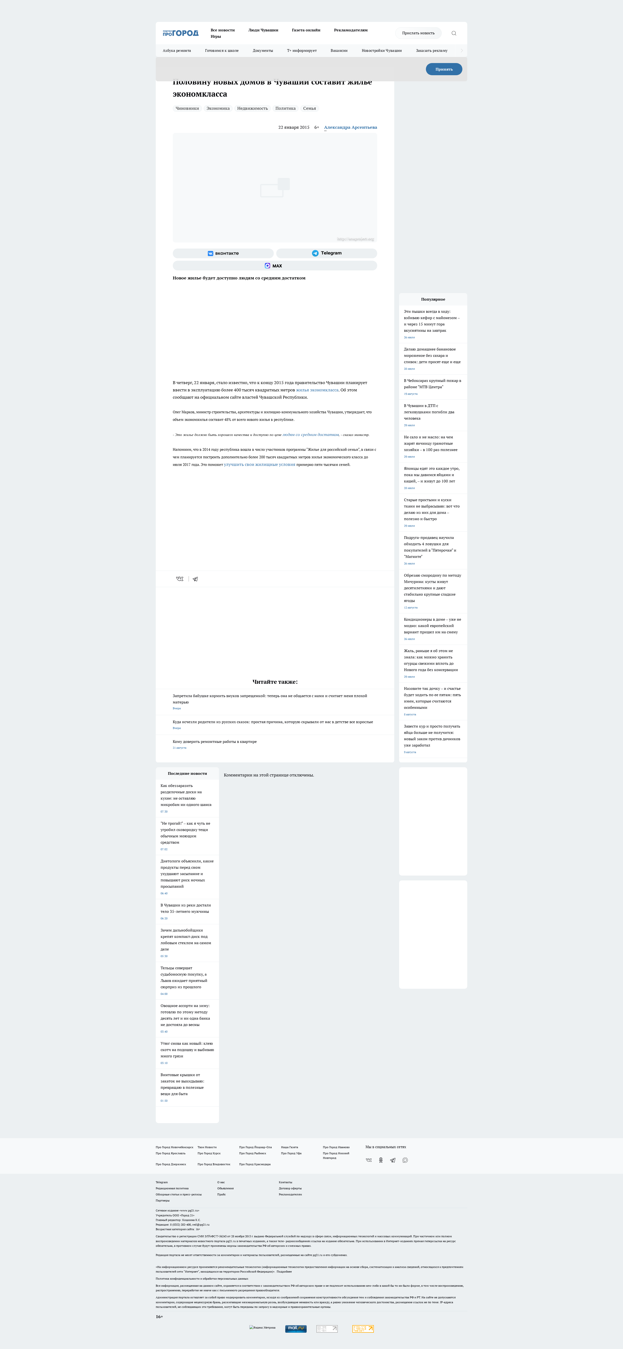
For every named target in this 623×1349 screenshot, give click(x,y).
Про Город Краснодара (255, 1164)
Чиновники (187, 108)
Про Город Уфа (291, 1153)
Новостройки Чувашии (382, 50)
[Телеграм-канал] (326, 253)
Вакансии (339, 50)
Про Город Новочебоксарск (174, 1147)
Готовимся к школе (222, 50)
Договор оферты (290, 1188)
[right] (461, 50)
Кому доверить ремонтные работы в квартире (215, 744)
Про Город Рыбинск (252, 1153)
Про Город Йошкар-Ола (255, 1147)
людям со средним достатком (311, 434)
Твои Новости (207, 1147)
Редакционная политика (172, 1188)
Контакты (285, 1182)
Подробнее (284, 1271)
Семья (309, 108)
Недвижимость (252, 108)
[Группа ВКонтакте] (223, 253)
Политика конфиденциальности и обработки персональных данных (202, 1278)
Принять (444, 69)
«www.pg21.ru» (189, 1210)
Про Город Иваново (336, 1147)
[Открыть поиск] (454, 33)
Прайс (221, 1194)
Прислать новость (418, 32)
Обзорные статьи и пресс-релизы (179, 1194)
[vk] (180, 578)
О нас (221, 1182)
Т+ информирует (302, 50)
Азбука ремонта (177, 50)
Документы (263, 50)
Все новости (223, 30)
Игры (216, 36)
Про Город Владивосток (214, 1164)
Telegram (162, 1182)
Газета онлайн (306, 30)
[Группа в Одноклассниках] (381, 1160)
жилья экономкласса (317, 390)
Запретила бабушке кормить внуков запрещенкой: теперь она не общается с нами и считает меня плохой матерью (270, 701)
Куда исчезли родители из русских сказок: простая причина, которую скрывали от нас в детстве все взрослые (273, 724)
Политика (285, 108)
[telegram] (197, 578)
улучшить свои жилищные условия (259, 464)
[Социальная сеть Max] (275, 265)
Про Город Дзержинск (171, 1164)
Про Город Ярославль (170, 1153)
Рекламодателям (351, 30)
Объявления (225, 1188)
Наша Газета (289, 1147)
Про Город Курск (209, 1153)
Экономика (218, 108)
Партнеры (163, 1200)
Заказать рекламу (432, 50)
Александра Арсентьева (350, 127)
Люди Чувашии (263, 30)
